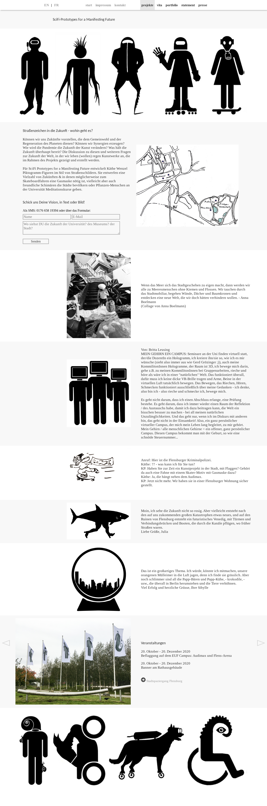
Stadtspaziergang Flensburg (164, 681)
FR (56, 5)
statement (188, 5)
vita (159, 5)
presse (202, 5)
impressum (103, 5)
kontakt (120, 5)
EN (46, 5)
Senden (36, 241)
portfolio (172, 5)
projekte (147, 5)
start (89, 5)
